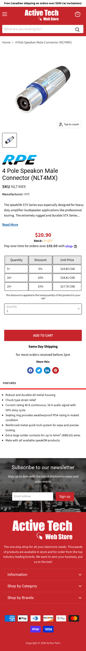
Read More (10, 224)
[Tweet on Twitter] (39, 370)
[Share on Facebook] (30, 370)
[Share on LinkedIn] (47, 370)
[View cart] (77, 14)
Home (6, 42)
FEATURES (9, 383)
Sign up (64, 496)
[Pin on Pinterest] (55, 370)
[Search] (77, 29)
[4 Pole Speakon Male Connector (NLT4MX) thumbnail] (9, 140)
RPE (27, 194)
